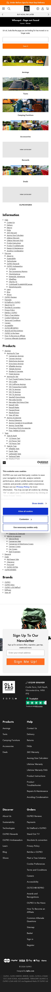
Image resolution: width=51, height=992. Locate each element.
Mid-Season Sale (13, 559)
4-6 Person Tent (14, 441)
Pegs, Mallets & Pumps (17, 430)
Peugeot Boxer (14, 410)
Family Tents (13, 451)
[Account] (42, 9)
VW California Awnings (17, 384)
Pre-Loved (10, 564)
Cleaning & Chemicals (17, 533)
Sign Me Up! (25, 662)
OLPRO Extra (9, 585)
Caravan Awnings (15, 358)
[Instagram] (6, 698)
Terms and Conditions (12, 320)
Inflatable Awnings (15, 366)
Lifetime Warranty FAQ (15, 240)
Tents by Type (11, 446)
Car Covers (13, 549)
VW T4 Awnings (15, 389)
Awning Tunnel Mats (16, 425)
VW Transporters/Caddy (18, 387)
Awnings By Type (13, 353)
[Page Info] (38, 9)
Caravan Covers (14, 546)
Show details (37, 503)
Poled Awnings (14, 374)
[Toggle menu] (3, 8)
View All (8, 592)
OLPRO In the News (12, 333)
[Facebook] (3, 698)
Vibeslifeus (12, 279)
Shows (9, 294)
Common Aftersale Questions (15, 338)
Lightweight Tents (15, 454)
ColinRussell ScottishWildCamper (20, 284)
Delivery (10, 225)
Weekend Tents (14, 459)
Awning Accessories (14, 418)
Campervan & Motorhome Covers (21, 544)
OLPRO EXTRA (12, 567)
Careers (7, 323)
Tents (6, 433)
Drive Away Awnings (16, 363)
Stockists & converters (12, 307)
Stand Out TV (10, 305)
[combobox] (25, 39)
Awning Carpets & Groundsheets (20, 423)
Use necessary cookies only (25, 527)
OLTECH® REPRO (11, 328)
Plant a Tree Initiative (12, 315)
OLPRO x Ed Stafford (12, 587)
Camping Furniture (11, 740)
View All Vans (14, 415)
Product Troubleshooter (15, 245)
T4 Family (12, 269)
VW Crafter (13, 381)
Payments (8, 300)
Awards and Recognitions (14, 330)
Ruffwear (8, 590)
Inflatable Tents (14, 448)
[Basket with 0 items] (47, 9)
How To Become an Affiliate (15, 336)
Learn (9, 289)
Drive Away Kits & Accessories (19, 428)
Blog (8, 292)
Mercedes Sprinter (15, 399)
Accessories (8, 746)
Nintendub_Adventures (17, 276)
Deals (7, 557)
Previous (2, 14)
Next (48, 14)
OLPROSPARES (10, 569)
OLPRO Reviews (11, 297)
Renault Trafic (14, 405)
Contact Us (11, 222)
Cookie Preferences (12, 318)
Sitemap (30, 927)
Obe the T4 (13, 282)
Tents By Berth (12, 436)
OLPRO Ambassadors (15, 266)
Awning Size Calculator (15, 235)
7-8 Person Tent (14, 443)
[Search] (9, 9)
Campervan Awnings (16, 356)
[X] (13, 698)
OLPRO (7, 582)
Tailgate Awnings (15, 369)
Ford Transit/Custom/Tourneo (20, 379)
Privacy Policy (23, 487)
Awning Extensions (15, 420)
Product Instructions (14, 243)
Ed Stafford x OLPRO (12, 302)
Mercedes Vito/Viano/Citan (19, 402)
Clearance (10, 562)
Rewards (8, 554)
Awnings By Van (12, 376)
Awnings (8, 351)
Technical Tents (14, 456)
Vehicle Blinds (14, 539)
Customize (24, 519)
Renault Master (14, 407)
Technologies (11, 261)
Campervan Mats (15, 541)
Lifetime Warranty (13, 238)
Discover (8, 253)
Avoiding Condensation (15, 251)
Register (30, 945)
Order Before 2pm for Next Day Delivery (27, 2)
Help (6, 220)
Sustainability (11, 258)
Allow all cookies (25, 511)
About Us (10, 256)
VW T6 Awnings (15, 394)
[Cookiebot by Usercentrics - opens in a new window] (37, 462)
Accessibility (9, 325)
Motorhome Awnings (16, 361)
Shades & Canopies (16, 371)
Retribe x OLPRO (11, 312)
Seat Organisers (14, 551)
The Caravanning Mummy (18, 271)
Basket (30, 933)
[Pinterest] (10, 698)
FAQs (9, 230)
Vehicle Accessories (14, 536)
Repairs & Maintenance (15, 248)
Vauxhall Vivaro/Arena (17, 397)
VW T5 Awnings (15, 392)
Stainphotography (15, 287)
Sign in (30, 939)
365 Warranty (12, 233)
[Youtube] (16, 698)
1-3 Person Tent (14, 438)
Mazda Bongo (14, 412)
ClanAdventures (14, 274)
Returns (9, 227)
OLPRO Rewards (13, 263)
